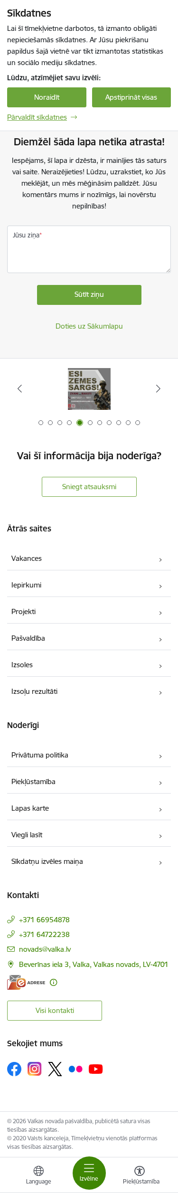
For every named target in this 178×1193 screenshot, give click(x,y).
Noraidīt (46, 97)
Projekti (23, 611)
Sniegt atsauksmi (89, 486)
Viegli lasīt (26, 834)
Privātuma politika (39, 754)
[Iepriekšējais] (20, 388)
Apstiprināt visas (131, 97)
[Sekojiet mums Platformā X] (55, 1069)
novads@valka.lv (45, 949)
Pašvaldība (28, 638)
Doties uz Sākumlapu (89, 326)
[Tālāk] (158, 388)
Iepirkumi (26, 584)
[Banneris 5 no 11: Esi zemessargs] (89, 388)
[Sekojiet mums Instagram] (35, 1069)
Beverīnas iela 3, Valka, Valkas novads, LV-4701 (94, 964)
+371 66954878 (44, 919)
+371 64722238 (44, 934)
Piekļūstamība (33, 781)
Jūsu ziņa (26, 235)
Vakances (26, 558)
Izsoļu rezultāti (34, 691)
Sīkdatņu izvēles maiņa (47, 861)
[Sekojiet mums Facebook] (14, 1069)
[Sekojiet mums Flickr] (75, 1068)
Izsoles (22, 664)
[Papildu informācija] (53, 982)
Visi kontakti (55, 1010)
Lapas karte (30, 808)
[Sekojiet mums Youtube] (96, 1068)
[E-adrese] (26, 982)
